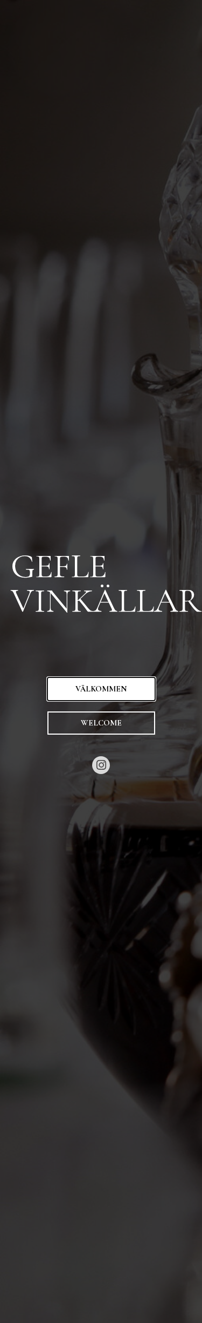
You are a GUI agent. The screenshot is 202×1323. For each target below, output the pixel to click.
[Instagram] (101, 765)
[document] (101, 661)
